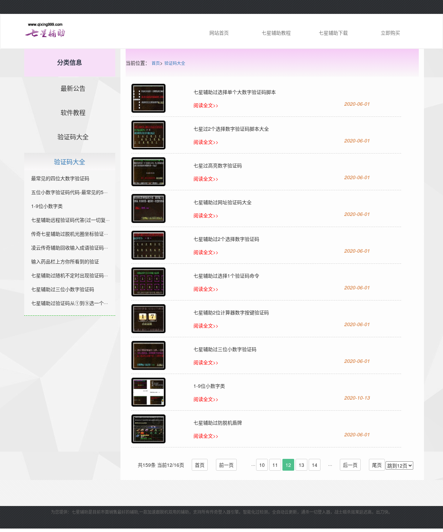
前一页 (226, 464)
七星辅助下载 (333, 32)
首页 (156, 63)
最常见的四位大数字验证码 (60, 178)
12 (288, 464)
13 (301, 464)
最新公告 (73, 88)
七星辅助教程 (276, 32)
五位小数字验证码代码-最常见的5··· (69, 192)
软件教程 (73, 113)
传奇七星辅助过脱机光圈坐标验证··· (69, 233)
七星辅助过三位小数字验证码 (62, 289)
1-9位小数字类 (47, 205)
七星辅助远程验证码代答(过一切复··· (70, 219)
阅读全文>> (205, 105)
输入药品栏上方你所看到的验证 (65, 261)
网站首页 (219, 32)
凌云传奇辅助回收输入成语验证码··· (69, 247)
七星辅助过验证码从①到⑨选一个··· (69, 302)
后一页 (350, 464)
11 (275, 464)
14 (314, 464)
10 (262, 464)
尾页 (377, 464)
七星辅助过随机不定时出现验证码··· (69, 275)
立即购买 (390, 32)
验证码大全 (174, 63)
